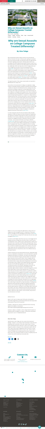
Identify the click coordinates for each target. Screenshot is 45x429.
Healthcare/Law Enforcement (33, 406)
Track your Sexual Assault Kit (20, 418)
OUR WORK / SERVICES (33, 399)
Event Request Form (19, 405)
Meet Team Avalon (5, 403)
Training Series (18, 406)
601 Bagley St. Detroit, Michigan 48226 (22, 361)
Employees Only (5, 421)
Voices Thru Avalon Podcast (7, 416)
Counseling (30, 403)
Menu (43, 3)
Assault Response (31, 401)
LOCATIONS (31, 411)
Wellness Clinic (31, 404)
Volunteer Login (5, 419)
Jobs (17, 401)
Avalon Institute (5, 405)
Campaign (4, 402)
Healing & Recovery (32, 408)
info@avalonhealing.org (35, 359)
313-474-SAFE (33, 1)
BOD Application (18, 404)
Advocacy (30, 405)
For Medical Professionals (7, 418)
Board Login (5, 420)
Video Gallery (18, 416)
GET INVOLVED (19, 399)
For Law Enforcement (6, 417)
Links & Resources (18, 414)
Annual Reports (5, 404)
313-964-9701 (12, 360)
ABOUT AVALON (6, 399)
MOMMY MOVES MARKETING (33, 427)
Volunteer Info (18, 402)
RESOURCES (18, 411)
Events (4, 413)
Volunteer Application (19, 403)
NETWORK (5, 411)
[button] (41, 1)
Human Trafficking (31, 402)
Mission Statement (6, 401)
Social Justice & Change (32, 409)
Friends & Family (18, 413)
